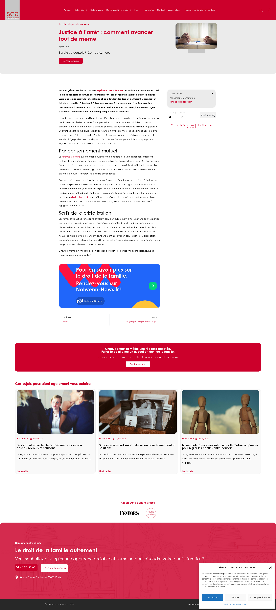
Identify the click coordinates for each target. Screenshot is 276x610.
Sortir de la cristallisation (181, 102)
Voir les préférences (259, 597)
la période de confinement (110, 90)
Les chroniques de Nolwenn (74, 24)
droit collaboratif (79, 197)
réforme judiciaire (71, 156)
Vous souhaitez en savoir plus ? (191, 126)
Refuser (235, 597)
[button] (270, 567)
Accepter (213, 597)
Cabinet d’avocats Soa (57, 604)
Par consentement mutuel (182, 98)
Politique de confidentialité (235, 604)
